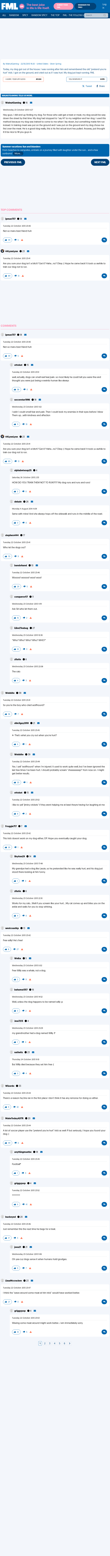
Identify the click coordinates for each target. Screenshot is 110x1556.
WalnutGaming (13, 103)
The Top (55, 15)
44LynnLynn (11, 251)
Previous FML (13, 162)
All (4, 15)
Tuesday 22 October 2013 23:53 (26, 1318)
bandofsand (20, 566)
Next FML (100, 162)
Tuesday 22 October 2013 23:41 (16, 259)
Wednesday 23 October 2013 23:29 (27, 1028)
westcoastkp (12, 928)
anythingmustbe (23, 1152)
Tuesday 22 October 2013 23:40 (17, 226)
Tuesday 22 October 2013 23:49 (26, 762)
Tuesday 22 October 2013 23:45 (26, 730)
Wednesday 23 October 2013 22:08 (27, 667)
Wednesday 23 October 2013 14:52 (27, 997)
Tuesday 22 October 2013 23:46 (26, 573)
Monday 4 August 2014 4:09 (24, 509)
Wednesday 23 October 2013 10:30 (27, 635)
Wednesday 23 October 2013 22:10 (27, 898)
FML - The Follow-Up (74, 15)
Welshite (10, 693)
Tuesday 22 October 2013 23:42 (17, 833)
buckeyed (10, 1217)
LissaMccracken (13, 1281)
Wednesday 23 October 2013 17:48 (27, 864)
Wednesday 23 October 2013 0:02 (27, 966)
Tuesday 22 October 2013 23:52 (26, 800)
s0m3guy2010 (21, 723)
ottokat (18, 365)
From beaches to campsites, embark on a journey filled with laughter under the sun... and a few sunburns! (50, 150)
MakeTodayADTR (14, 1118)
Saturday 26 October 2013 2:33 (25, 478)
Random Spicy (39, 15)
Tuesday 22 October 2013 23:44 (17, 1093)
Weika (17, 958)
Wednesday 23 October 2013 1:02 (27, 407)
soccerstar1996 (22, 400)
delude (18, 502)
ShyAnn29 (19, 856)
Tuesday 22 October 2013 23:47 (17, 1288)
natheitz (18, 1052)
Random (14, 15)
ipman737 (10, 219)
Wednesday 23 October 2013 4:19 (27, 604)
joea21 (17, 1247)
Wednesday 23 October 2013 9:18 (27, 1254)
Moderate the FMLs (84, 6)
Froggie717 (11, 826)
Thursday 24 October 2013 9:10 (25, 1060)
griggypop (20, 1183)
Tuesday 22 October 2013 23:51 (25, 372)
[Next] (69, 1343)
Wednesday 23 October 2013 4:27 (18, 110)
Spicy (25, 15)
